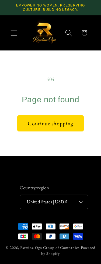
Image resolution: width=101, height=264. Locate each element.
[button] (14, 32)
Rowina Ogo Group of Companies (49, 247)
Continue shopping (50, 123)
